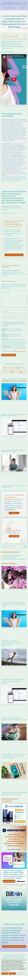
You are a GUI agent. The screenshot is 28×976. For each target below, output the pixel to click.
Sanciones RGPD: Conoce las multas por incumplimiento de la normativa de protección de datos (13, 756)
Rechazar (12, 973)
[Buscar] (24, 546)
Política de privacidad (19, 351)
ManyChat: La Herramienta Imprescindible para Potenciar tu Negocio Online (14, 415)
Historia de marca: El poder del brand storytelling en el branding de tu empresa (12, 681)
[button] (23, 36)
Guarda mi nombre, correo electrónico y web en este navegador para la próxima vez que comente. (13, 324)
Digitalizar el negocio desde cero (14, 381)
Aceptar (4, 973)
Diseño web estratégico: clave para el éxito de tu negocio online (13, 486)
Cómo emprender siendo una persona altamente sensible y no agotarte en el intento (13, 604)
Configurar (20, 973)
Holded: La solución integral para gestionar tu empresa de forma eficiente (13, 451)
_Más (22, 8)
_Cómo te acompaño (9, 8)
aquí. (24, 348)
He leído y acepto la (14, 351)
